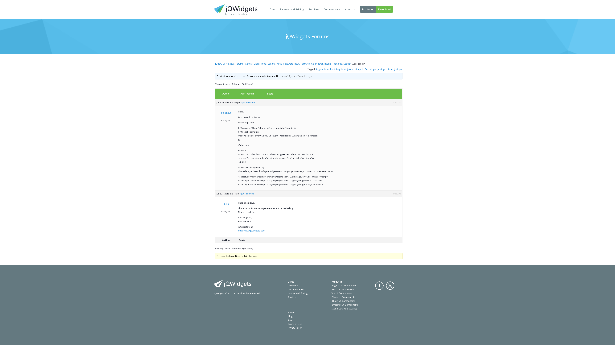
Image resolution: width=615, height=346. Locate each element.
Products (367, 9)
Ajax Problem (247, 93)
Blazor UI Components (343, 297)
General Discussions (255, 63)
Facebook (379, 285)
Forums (239, 63)
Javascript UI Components (345, 304)
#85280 (397, 102)
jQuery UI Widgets (224, 63)
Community (331, 9)
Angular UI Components (344, 285)
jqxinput (398, 69)
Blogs (291, 316)
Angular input (322, 69)
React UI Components (343, 289)
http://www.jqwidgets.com (251, 230)
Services (314, 9)
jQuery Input (370, 69)
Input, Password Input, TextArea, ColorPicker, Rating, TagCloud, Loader (313, 63)
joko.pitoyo (226, 112)
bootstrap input (338, 69)
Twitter (390, 285)
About (349, 9)
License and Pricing (292, 9)
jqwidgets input (385, 69)
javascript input (355, 69)
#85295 (397, 193)
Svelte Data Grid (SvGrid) (344, 308)
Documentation (296, 289)
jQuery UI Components (343, 300)
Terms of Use (295, 323)
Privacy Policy (295, 327)
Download (384, 9)
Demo (291, 281)
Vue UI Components (342, 293)
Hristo (284, 76)
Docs (273, 9)
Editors (271, 63)
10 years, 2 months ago (299, 76)
